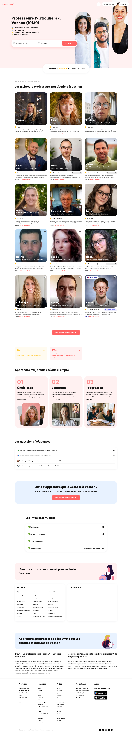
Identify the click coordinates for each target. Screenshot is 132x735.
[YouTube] (112, 730)
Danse (39, 711)
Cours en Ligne (23, 697)
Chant (39, 692)
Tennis (40, 709)
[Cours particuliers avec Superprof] (8, 4)
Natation (40, 697)
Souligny (19, 613)
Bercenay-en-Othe (22, 595)
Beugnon (35, 595)
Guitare (40, 699)
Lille (58, 709)
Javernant (36, 604)
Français (40, 704)
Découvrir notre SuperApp (102, 688)
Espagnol (40, 718)
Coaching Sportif (43, 702)
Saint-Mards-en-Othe (23, 610)
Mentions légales (24, 690)
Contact (78, 697)
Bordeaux (59, 706)
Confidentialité (23, 692)
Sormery (50, 610)
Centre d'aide (79, 695)
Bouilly (50, 595)
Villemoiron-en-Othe (39, 616)
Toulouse (59, 695)
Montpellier (60, 704)
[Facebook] (100, 730)
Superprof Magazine (81, 688)
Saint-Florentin (53, 607)
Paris (58, 688)
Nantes (59, 699)
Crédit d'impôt (79, 692)
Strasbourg (60, 702)
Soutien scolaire (43, 713)
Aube (23, 81)
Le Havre (59, 716)
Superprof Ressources (82, 690)
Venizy (19, 616)
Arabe (39, 720)
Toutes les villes (62, 723)
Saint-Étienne (61, 718)
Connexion (123, 4)
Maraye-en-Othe (38, 607)
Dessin (40, 716)
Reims (34, 592)
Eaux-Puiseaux (37, 601)
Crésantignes (21, 601)
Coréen (71, 592)
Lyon (58, 692)
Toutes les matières (44, 723)
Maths (40, 688)
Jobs (20, 702)
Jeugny (50, 604)
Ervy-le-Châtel (52, 601)
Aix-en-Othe (52, 592)
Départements (23, 699)
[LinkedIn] (109, 730)
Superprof (17, 81)
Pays (20, 695)
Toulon (59, 720)
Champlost (36, 598)
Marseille (60, 690)
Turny (34, 613)
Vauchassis (51, 613)
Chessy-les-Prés (53, 598)
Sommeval (36, 610)
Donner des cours (109, 4)
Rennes (59, 711)
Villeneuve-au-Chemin (55, 616)
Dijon (18, 592)
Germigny (20, 604)
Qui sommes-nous (24, 688)
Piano (39, 695)
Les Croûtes (20, 607)
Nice (58, 697)
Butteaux (20, 598)
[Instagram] (106, 730)
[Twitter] (103, 730)
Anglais (40, 690)
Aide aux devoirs (43, 706)
